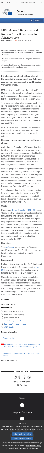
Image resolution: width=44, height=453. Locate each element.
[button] (38, 20)
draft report (9, 247)
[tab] (22, 398)
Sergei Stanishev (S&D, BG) (24, 210)
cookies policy (14, 448)
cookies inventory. (31, 448)
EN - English (5, 2)
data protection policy (33, 446)
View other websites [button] (28, 2)
